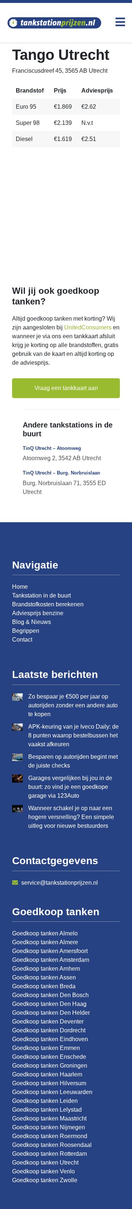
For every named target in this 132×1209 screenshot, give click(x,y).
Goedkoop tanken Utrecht (45, 1162)
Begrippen (25, 631)
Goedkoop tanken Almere (45, 942)
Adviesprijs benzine (37, 613)
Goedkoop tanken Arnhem (46, 969)
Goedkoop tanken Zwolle (44, 1180)
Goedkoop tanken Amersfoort (50, 951)
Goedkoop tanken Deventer (48, 1021)
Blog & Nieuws (31, 622)
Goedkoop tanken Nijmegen (48, 1127)
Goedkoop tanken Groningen (49, 1065)
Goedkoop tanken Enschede (49, 1057)
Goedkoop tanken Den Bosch (50, 995)
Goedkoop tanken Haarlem (47, 1074)
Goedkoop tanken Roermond (49, 1136)
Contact (22, 639)
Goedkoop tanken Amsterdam (50, 960)
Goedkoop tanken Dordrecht (48, 1030)
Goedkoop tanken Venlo (43, 1171)
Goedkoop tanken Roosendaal (52, 1145)
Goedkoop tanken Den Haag (49, 1004)
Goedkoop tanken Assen (44, 977)
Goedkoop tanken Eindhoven (50, 1039)
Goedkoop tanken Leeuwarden (52, 1092)
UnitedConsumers (87, 327)
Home (20, 587)
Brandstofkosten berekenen (48, 604)
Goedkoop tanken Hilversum (49, 1083)
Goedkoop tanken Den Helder (51, 1013)
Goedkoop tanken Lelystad (47, 1110)
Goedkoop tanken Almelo (45, 933)
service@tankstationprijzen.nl (59, 883)
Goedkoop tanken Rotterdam (49, 1154)
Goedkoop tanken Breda (44, 986)
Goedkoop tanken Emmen (46, 1048)
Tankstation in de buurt (41, 595)
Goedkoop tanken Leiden (45, 1101)
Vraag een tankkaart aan (66, 388)
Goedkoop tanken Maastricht (49, 1118)
